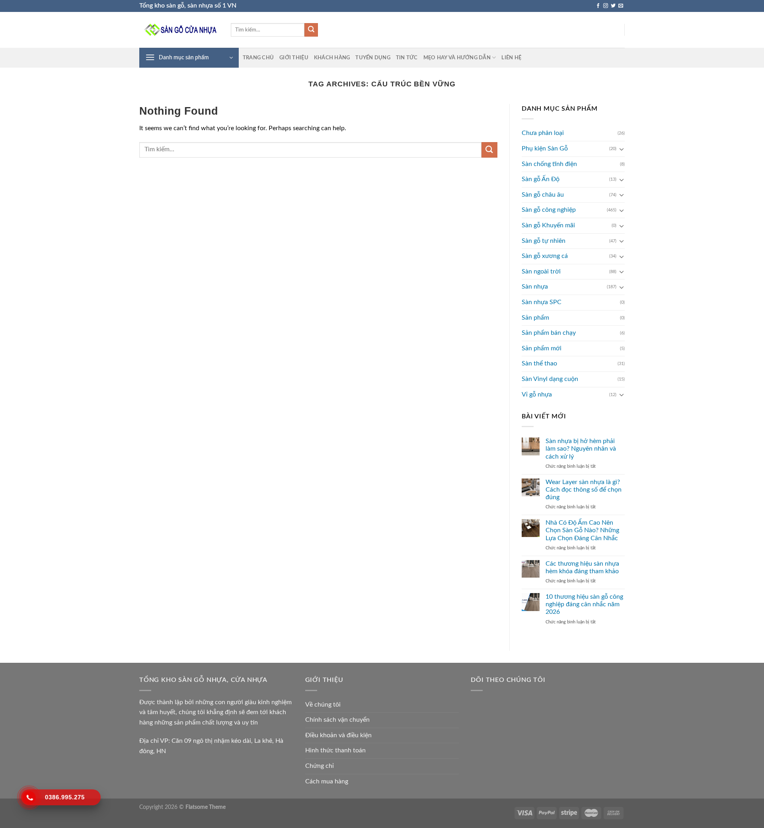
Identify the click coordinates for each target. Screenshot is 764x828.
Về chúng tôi (323, 704)
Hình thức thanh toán (335, 750)
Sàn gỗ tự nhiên (543, 241)
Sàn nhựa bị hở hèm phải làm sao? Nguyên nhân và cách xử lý (581, 448)
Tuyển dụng (372, 57)
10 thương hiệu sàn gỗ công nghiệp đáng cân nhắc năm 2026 (584, 604)
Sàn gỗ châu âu (543, 194)
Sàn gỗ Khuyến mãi (548, 225)
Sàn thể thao (539, 363)
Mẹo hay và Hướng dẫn (457, 57)
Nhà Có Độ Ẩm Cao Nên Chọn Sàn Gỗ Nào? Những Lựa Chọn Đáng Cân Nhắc (582, 530)
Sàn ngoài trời (541, 271)
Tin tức (407, 57)
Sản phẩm (535, 317)
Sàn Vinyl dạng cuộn (550, 379)
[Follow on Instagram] (605, 6)
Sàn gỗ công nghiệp (549, 210)
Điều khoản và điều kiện (338, 735)
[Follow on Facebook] (598, 6)
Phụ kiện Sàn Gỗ (545, 148)
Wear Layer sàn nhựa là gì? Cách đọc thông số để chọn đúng (584, 489)
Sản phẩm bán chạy (549, 333)
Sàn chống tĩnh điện (549, 164)
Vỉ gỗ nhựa (537, 394)
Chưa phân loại (543, 133)
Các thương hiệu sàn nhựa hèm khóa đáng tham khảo (582, 567)
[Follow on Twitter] (613, 6)
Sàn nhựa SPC (541, 302)
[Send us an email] (620, 6)
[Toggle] (621, 149)
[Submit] (311, 30)
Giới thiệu (293, 57)
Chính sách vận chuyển (337, 720)
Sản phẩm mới (541, 348)
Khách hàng (332, 57)
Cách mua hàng (326, 781)
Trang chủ (258, 57)
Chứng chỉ (319, 766)
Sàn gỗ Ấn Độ (540, 179)
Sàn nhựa (535, 286)
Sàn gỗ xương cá (545, 256)
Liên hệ (511, 57)
